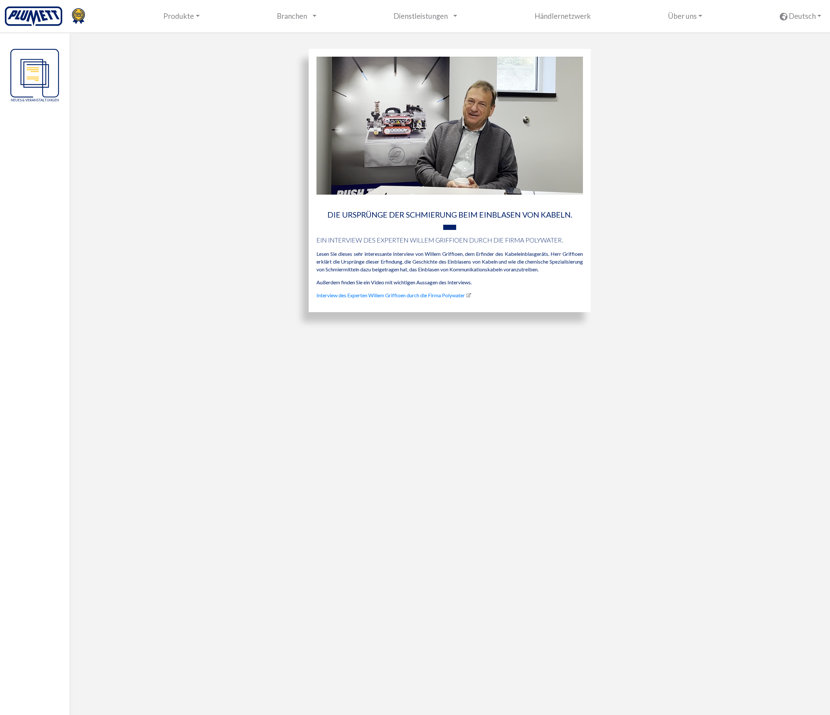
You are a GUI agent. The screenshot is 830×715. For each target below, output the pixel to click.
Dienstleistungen (421, 16)
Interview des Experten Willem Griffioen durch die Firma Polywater (390, 295)
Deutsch (802, 16)
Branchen (292, 16)
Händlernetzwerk (563, 16)
